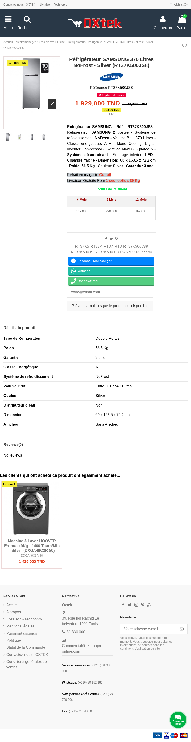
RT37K (96, 246)
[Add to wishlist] (24, 534)
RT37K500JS (82, 252)
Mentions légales (20, 626)
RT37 (108, 246)
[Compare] (32, 534)
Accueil (12, 605)
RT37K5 (82, 246)
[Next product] (186, 45)
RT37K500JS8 (135, 246)
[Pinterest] (116, 239)
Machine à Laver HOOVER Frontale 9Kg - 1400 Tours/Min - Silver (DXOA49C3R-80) (32, 546)
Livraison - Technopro (53, 4)
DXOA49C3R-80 (32, 555)
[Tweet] (111, 239)
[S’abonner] (181, 629)
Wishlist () (180, 4)
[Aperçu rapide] (39, 534)
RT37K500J (105, 252)
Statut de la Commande (25, 647)
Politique (13, 640)
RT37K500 (125, 252)
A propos (13, 612)
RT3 (118, 246)
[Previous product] (183, 45)
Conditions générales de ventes (26, 664)
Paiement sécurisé (21, 633)
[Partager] (106, 239)
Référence (98, 88)
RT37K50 (144, 252)
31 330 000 (76, 632)
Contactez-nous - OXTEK (19, 4)
